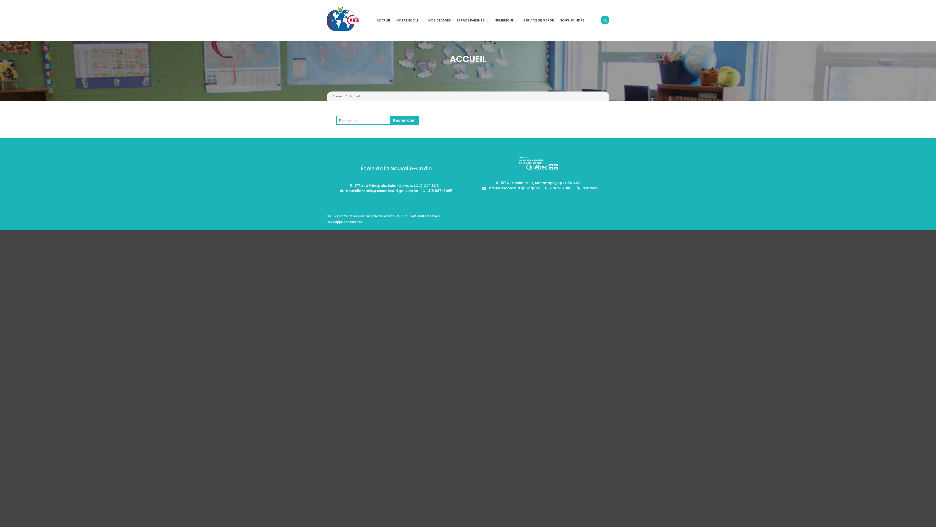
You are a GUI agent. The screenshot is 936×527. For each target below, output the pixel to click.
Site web (590, 188)
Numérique (504, 20)
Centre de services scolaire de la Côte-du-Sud (372, 216)
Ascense (355, 222)
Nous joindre (572, 20)
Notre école (407, 20)
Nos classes (439, 20)
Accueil (383, 20)
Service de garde (538, 20)
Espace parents (471, 20)
